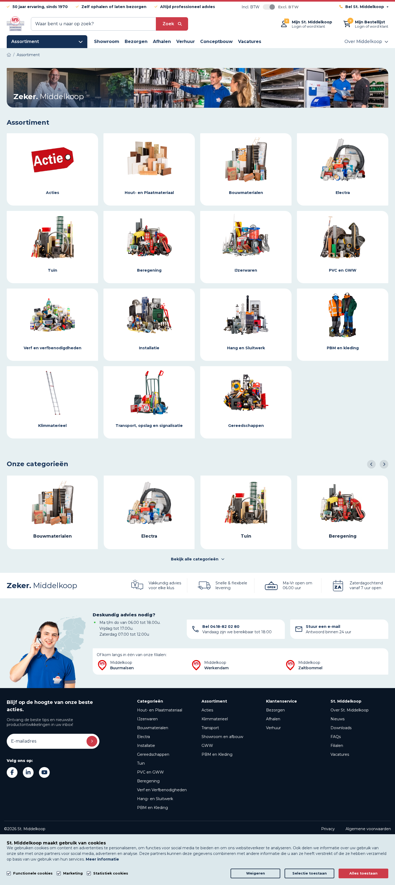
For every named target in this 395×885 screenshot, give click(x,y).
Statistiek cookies (110, 873)
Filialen (337, 745)
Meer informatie (102, 859)
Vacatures (340, 754)
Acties (207, 710)
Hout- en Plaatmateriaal (159, 710)
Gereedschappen (153, 754)
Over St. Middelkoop (350, 710)
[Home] (9, 54)
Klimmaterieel (215, 719)
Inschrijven (92, 741)
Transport (210, 727)
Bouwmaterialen (152, 727)
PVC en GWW (150, 772)
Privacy (328, 828)
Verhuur (273, 727)
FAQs (336, 736)
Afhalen (273, 719)
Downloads (341, 727)
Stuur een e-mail (323, 626)
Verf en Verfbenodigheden (162, 789)
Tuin (141, 763)
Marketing (73, 873)
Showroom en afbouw (222, 736)
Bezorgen (275, 710)
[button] (371, 464)
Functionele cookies (33, 873)
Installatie (146, 745)
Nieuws (337, 719)
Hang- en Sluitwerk (155, 798)
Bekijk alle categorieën (194, 559)
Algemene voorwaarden (368, 828)
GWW (207, 745)
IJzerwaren (147, 719)
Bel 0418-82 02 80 (220, 626)
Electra (143, 736)
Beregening (148, 781)
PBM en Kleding (152, 807)
